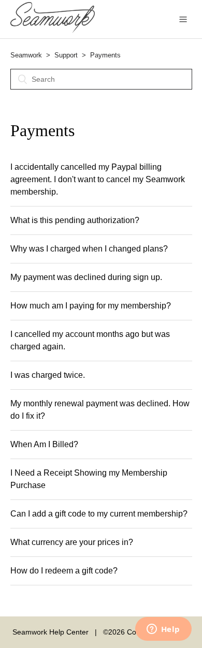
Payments (105, 55)
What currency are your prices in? (71, 542)
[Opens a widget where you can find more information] (163, 630)
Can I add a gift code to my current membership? (98, 513)
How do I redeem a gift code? (64, 570)
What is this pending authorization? (74, 220)
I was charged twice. (47, 375)
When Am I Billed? (44, 444)
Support (66, 55)
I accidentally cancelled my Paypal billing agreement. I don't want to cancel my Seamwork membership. (97, 179)
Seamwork (26, 55)
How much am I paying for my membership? (90, 305)
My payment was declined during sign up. (86, 277)
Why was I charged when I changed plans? (89, 248)
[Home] (52, 30)
